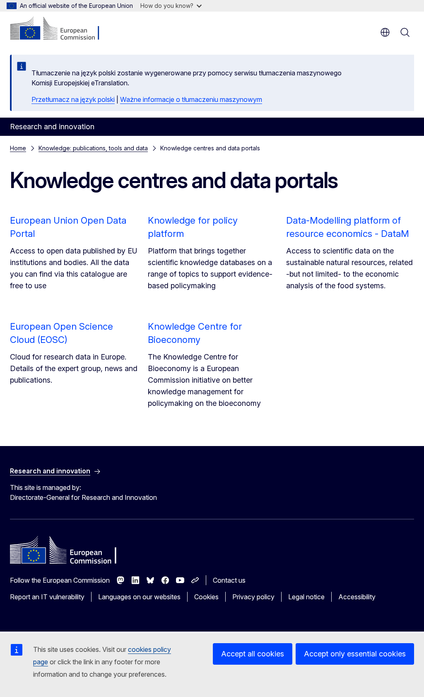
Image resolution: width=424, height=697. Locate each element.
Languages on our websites (139, 597)
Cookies (206, 597)
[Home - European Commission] (60, 29)
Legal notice (306, 597)
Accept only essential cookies (355, 653)
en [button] (385, 32)
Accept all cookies (252, 653)
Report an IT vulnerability (47, 597)
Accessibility (357, 597)
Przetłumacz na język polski (73, 99)
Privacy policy (253, 597)
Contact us (229, 580)
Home (18, 148)
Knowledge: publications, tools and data (93, 148)
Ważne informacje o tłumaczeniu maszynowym (191, 99)
